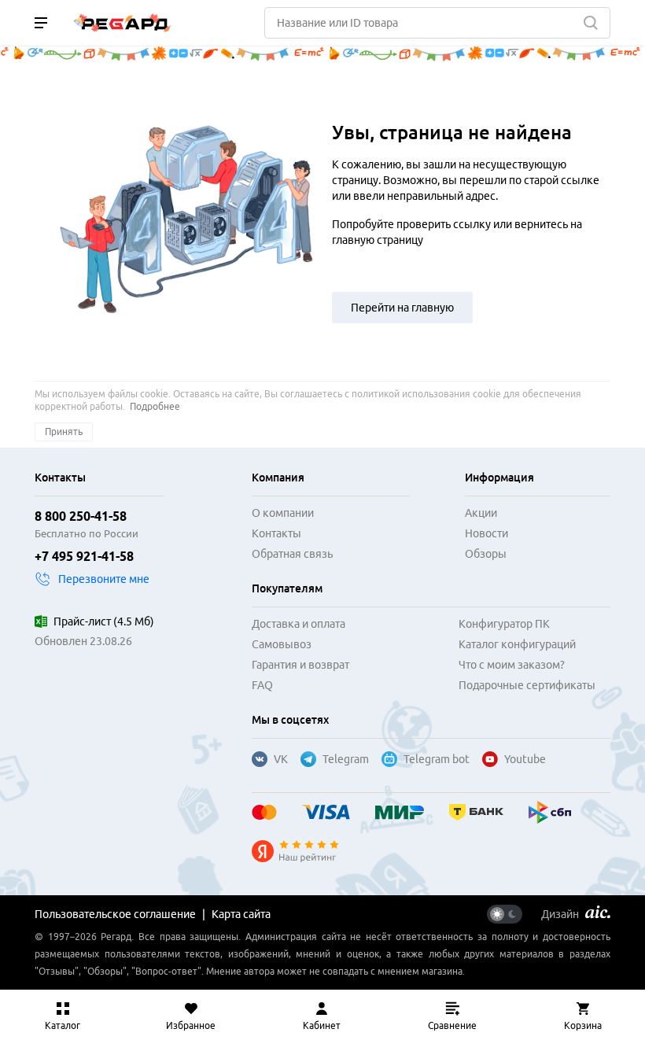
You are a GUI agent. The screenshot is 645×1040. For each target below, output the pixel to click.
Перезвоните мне (103, 579)
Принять (64, 431)
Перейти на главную (402, 307)
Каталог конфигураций (517, 644)
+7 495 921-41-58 (84, 556)
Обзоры (486, 554)
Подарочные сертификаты (527, 685)
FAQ (262, 685)
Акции (481, 513)
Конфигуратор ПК (504, 624)
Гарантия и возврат (300, 664)
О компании (283, 513)
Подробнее (155, 406)
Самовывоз (281, 644)
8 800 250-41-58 (81, 516)
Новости (486, 533)
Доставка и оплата (298, 624)
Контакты (276, 533)
